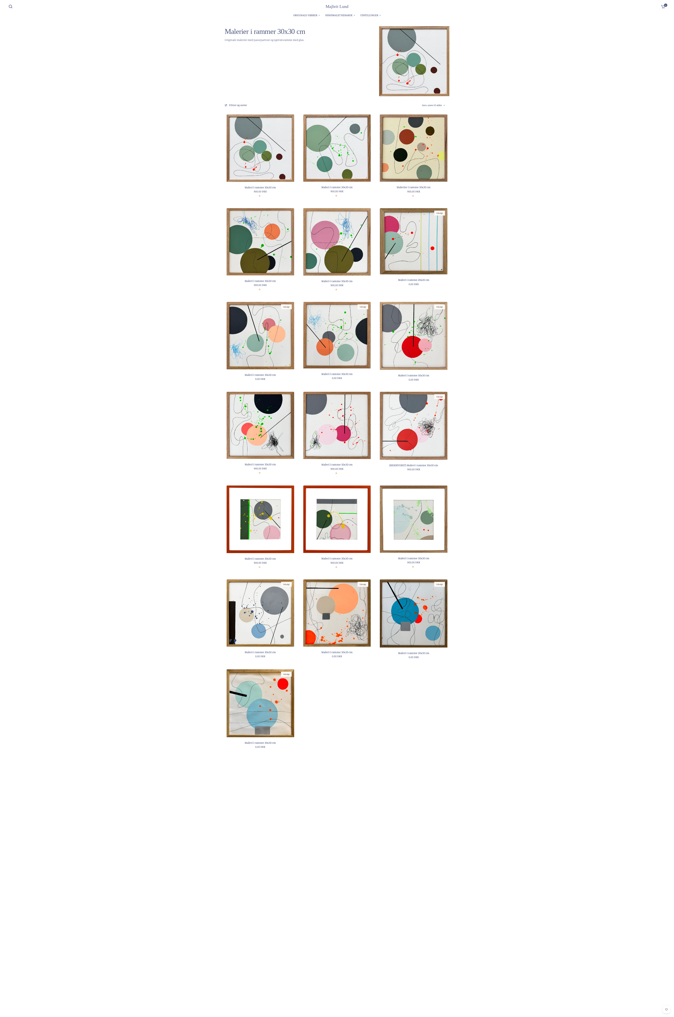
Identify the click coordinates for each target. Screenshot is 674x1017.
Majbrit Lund (337, 6)
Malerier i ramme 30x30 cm (414, 187)
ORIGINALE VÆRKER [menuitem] (305, 15)
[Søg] (11, 6)
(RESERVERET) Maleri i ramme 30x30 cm (413, 465)
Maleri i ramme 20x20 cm (413, 280)
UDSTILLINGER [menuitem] (369, 15)
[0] (662, 6)
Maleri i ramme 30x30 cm (260, 187)
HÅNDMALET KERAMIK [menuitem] (338, 15)
